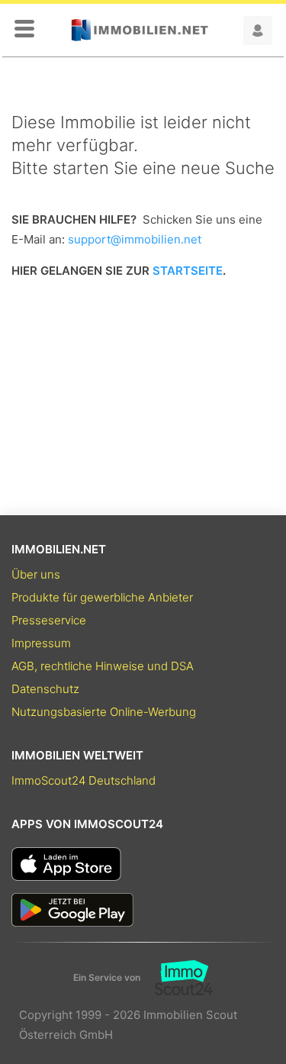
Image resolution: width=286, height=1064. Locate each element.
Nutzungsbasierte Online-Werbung (103, 711)
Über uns (35, 574)
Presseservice (48, 620)
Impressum (41, 643)
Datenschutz (45, 689)
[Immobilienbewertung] (176, 978)
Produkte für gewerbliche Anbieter (102, 597)
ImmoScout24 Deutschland (83, 780)
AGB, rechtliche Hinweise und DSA (102, 666)
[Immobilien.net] (139, 30)
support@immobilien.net (134, 239)
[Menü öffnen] (24, 29)
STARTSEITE (188, 270)
